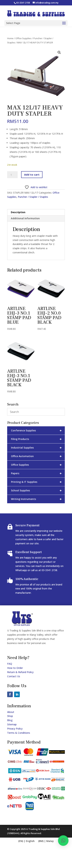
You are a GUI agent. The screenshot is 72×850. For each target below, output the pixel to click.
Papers (36, 473)
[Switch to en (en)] (26, 841)
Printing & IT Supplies (36, 481)
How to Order (15, 668)
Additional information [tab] (25, 218)
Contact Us (13, 676)
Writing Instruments (36, 499)
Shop (10, 716)
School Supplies (36, 490)
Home (10, 38)
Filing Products (36, 439)
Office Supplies (23, 38)
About (10, 712)
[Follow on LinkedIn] (17, 694)
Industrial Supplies (36, 447)
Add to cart (31, 174)
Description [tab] (18, 212)
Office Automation (36, 456)
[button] (59, 52)
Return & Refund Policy (20, 672)
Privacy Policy (15, 728)
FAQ (9, 663)
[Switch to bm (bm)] (46, 841)
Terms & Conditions (18, 732)
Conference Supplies (36, 430)
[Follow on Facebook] (10, 694)
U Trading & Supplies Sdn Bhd (43, 829)
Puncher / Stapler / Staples (33, 196)
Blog (10, 720)
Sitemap (12, 724)
